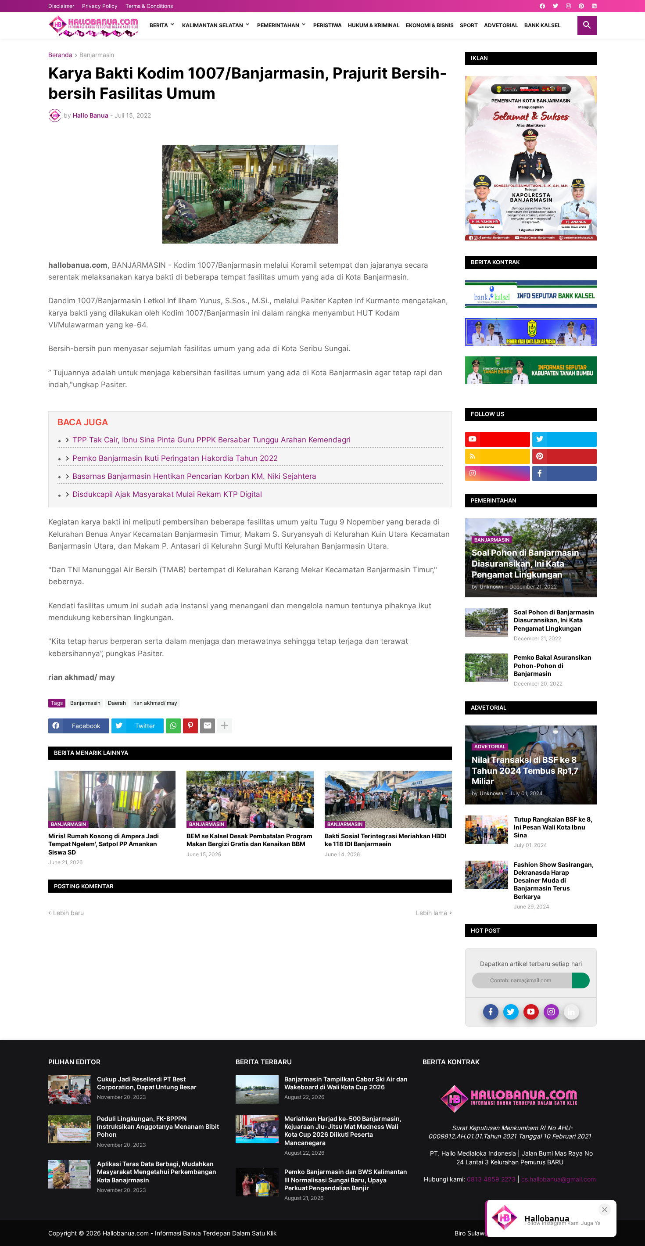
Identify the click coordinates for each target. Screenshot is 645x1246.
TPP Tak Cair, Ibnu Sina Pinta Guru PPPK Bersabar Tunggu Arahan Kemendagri (211, 439)
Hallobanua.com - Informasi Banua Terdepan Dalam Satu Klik (190, 1233)
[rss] (497, 456)
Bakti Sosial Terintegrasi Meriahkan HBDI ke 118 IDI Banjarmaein (385, 839)
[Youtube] (531, 1012)
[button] (587, 25)
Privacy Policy (100, 6)
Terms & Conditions (149, 6)
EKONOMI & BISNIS (430, 25)
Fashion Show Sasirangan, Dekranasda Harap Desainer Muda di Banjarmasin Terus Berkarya (554, 880)
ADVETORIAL (501, 25)
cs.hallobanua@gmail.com (558, 1179)
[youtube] (497, 439)
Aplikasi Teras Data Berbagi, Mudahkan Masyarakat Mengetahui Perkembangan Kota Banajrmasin (156, 1171)
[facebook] (542, 6)
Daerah (117, 703)
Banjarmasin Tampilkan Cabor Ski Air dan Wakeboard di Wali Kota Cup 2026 (346, 1083)
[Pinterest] (190, 725)
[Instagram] (551, 1012)
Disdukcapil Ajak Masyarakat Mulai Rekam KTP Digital (167, 494)
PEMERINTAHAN (278, 25)
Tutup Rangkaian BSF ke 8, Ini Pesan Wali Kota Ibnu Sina (553, 827)
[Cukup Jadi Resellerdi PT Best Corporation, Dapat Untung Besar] (69, 1089)
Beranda (60, 55)
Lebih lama (431, 912)
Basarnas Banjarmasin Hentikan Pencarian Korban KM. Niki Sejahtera (194, 476)
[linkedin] (594, 6)
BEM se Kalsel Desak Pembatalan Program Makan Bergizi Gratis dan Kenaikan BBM (249, 839)
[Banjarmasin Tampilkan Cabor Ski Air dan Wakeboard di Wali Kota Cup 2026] (257, 1089)
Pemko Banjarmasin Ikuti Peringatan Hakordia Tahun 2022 (175, 458)
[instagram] (568, 6)
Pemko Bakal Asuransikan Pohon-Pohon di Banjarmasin (552, 665)
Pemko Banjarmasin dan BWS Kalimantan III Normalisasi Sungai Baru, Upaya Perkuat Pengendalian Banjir (345, 1179)
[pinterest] (581, 6)
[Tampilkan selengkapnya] (224, 725)
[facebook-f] (564, 473)
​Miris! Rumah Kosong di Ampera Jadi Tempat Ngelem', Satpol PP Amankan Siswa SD (103, 843)
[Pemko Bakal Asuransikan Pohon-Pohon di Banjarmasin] (486, 668)
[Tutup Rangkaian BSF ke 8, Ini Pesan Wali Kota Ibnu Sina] (486, 829)
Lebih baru (68, 912)
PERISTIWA (327, 25)
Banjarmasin (96, 55)
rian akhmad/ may (155, 703)
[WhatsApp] (173, 725)
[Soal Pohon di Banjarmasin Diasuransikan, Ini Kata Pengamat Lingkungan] (486, 622)
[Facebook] (490, 1012)
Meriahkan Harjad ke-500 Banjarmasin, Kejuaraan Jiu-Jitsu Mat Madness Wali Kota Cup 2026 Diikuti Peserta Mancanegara (342, 1130)
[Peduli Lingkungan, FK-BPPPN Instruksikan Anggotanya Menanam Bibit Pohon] (69, 1129)
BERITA (159, 25)
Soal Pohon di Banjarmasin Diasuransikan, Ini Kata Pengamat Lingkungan (554, 620)
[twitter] (555, 6)
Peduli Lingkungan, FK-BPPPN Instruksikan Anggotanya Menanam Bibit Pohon (158, 1126)
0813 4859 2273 (491, 1179)
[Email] (207, 725)
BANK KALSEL (542, 25)
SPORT (469, 25)
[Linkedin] (571, 1012)
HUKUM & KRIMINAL (374, 25)
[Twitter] (511, 1012)
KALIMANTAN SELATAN (212, 25)
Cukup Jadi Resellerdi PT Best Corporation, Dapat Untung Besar (147, 1083)
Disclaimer (61, 6)
